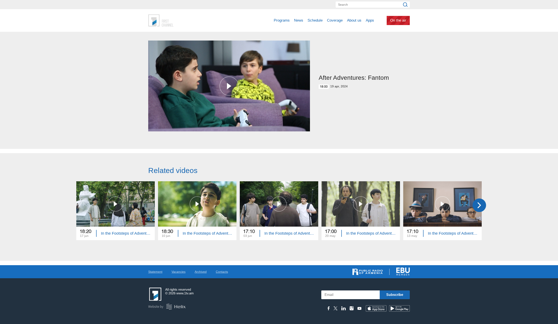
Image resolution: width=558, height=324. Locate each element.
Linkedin (343, 308)
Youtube (359, 308)
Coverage (335, 20)
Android (399, 308)
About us (354, 20)
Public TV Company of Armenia (179, 20)
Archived (201, 271)
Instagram (352, 308)
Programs (282, 20)
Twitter (335, 308)
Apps (370, 20)
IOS (376, 308)
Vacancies (178, 271)
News (298, 20)
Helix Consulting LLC (167, 307)
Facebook (329, 308)
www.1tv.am (185, 293)
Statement (155, 271)
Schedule (315, 20)
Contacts (222, 271)
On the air (398, 20)
